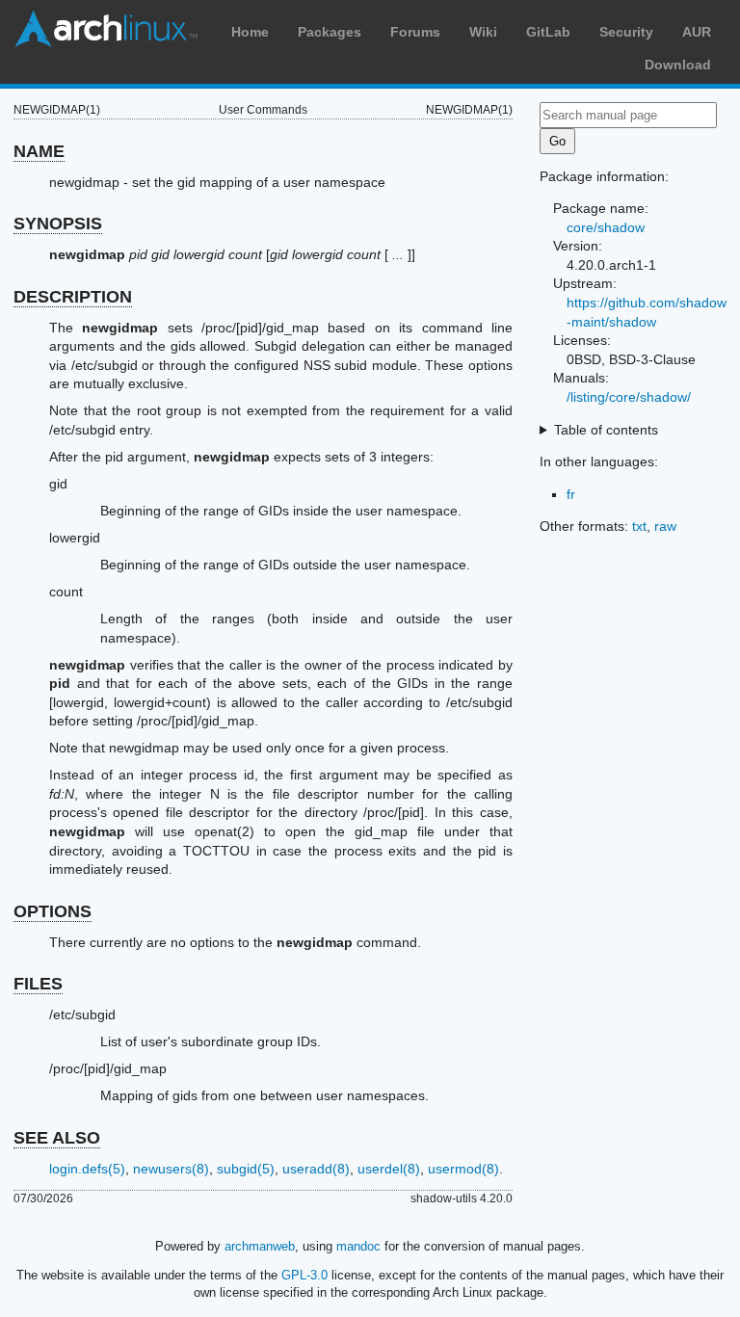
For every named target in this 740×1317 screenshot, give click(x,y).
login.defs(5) (87, 1168)
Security (626, 32)
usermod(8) (463, 1168)
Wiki (483, 32)
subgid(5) (246, 1168)
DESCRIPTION (72, 296)
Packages (329, 32)
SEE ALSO (56, 1137)
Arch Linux (106, 29)
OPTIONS (52, 911)
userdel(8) (388, 1168)
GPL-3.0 (304, 1275)
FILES (38, 983)
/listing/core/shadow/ (629, 397)
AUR (696, 32)
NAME (39, 151)
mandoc (358, 1246)
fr (571, 494)
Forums (415, 32)
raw (665, 526)
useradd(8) (316, 1168)
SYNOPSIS (57, 223)
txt (639, 526)
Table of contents (606, 429)
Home (250, 32)
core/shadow (606, 227)
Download (678, 64)
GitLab (548, 32)
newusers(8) (171, 1168)
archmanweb (260, 1246)
